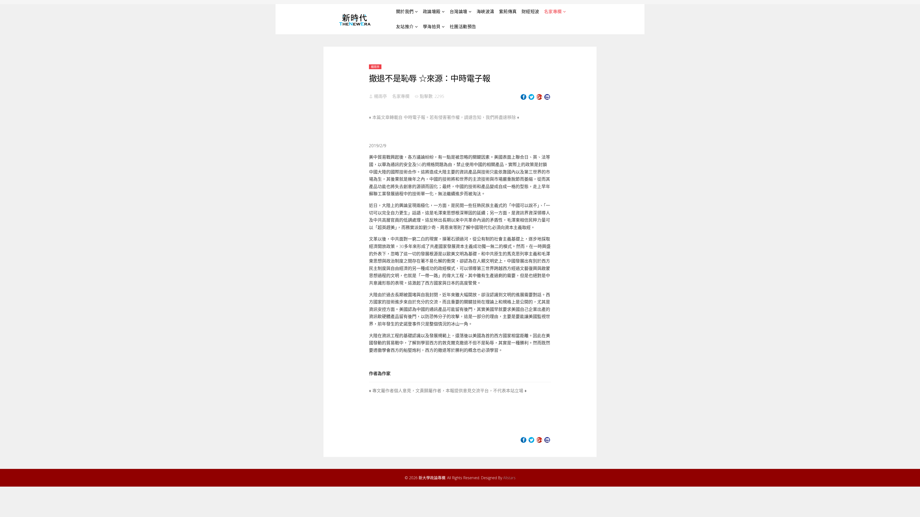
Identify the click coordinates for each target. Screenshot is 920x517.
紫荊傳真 (508, 11)
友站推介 (405, 26)
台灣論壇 (458, 11)
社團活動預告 (463, 26)
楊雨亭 (375, 67)
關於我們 (405, 11)
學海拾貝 (432, 26)
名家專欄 (553, 11)
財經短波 (530, 11)
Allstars (509, 477)
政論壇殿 (432, 11)
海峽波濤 (485, 11)
